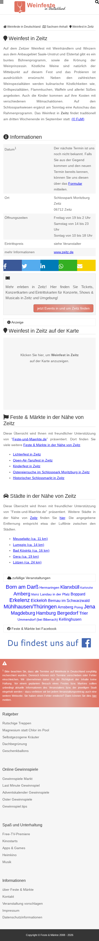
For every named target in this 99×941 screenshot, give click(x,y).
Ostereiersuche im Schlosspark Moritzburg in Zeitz (51, 472)
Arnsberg (65, 607)
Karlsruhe (86, 587)
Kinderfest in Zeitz (26, 466)
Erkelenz (19, 600)
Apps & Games (13, 848)
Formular (75, 183)
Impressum (10, 910)
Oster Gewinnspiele (17, 799)
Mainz (35, 594)
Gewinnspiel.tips (14, 806)
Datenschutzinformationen (22, 917)
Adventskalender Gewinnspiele (25, 792)
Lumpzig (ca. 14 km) (28, 545)
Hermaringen (49, 587)
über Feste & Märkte (18, 889)
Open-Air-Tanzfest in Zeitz (33, 460)
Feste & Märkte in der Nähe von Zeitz (51, 445)
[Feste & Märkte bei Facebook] (49, 651)
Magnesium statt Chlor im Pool (25, 730)
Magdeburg (23, 613)
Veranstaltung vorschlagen (22, 903)
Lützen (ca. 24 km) (27, 562)
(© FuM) (78, 119)
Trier (83, 613)
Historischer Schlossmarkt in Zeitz (38, 478)
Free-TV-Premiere (16, 834)
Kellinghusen (70, 619)
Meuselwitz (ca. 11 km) (30, 539)
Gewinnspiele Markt (17, 779)
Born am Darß (22, 587)
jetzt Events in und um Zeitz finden (63, 308)
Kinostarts (10, 841)
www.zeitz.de (64, 252)
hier (62, 518)
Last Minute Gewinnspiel (21, 785)
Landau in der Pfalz (55, 594)
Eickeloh (39, 600)
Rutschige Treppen (16, 723)
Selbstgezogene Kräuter (20, 737)
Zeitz (33, 518)
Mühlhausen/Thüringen (30, 607)
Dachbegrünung (14, 744)
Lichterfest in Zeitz (27, 454)
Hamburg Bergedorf (57, 613)
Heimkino (9, 855)
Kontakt (8, 896)
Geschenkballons (15, 751)
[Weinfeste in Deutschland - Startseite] (48, 7)
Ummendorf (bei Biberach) (38, 619)
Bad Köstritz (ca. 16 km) (31, 550)
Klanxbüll (69, 587)
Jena (89, 607)
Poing (78, 607)
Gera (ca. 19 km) (26, 556)
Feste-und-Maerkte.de (29, 439)
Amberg (21, 593)
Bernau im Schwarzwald (69, 601)
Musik (6, 862)
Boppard (78, 594)
